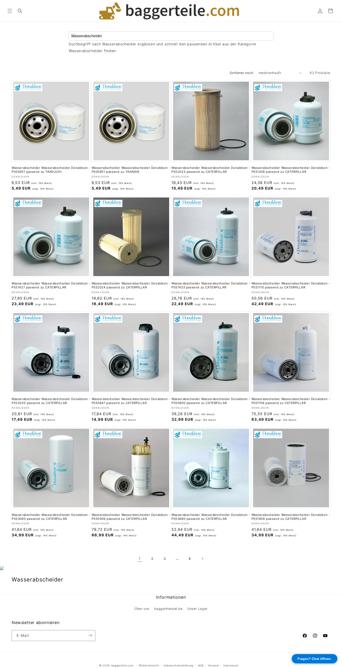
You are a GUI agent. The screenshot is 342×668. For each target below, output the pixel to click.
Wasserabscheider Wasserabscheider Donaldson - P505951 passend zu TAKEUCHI (51, 170)
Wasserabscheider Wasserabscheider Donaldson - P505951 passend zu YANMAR (131, 170)
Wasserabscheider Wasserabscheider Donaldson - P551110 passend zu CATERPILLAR (290, 285)
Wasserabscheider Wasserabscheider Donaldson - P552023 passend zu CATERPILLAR (210, 170)
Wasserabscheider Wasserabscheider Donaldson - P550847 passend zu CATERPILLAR (131, 401)
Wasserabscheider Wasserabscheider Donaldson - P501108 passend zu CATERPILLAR (290, 401)
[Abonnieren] (90, 635)
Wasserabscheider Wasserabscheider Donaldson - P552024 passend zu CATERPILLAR (131, 285)
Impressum (230, 665)
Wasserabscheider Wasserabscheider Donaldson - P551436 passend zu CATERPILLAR (290, 170)
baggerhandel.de (168, 609)
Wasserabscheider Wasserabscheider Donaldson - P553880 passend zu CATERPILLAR (210, 517)
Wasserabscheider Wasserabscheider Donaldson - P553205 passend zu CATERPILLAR (51, 401)
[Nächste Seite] (202, 558)
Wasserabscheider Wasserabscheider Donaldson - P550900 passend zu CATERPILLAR (210, 401)
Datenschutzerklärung (178, 665)
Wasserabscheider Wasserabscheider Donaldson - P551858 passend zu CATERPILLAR (290, 517)
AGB (201, 665)
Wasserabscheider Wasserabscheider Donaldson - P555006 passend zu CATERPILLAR (131, 517)
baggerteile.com (122, 665)
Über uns (141, 609)
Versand (213, 665)
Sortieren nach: (242, 73)
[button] (10, 11)
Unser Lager (197, 609)
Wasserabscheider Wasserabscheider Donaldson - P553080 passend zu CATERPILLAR (51, 517)
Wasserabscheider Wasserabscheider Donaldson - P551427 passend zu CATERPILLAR (51, 285)
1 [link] (140, 558)
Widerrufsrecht (149, 665)
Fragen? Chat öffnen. (315, 659)
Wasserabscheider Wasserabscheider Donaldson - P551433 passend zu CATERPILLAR (210, 285)
